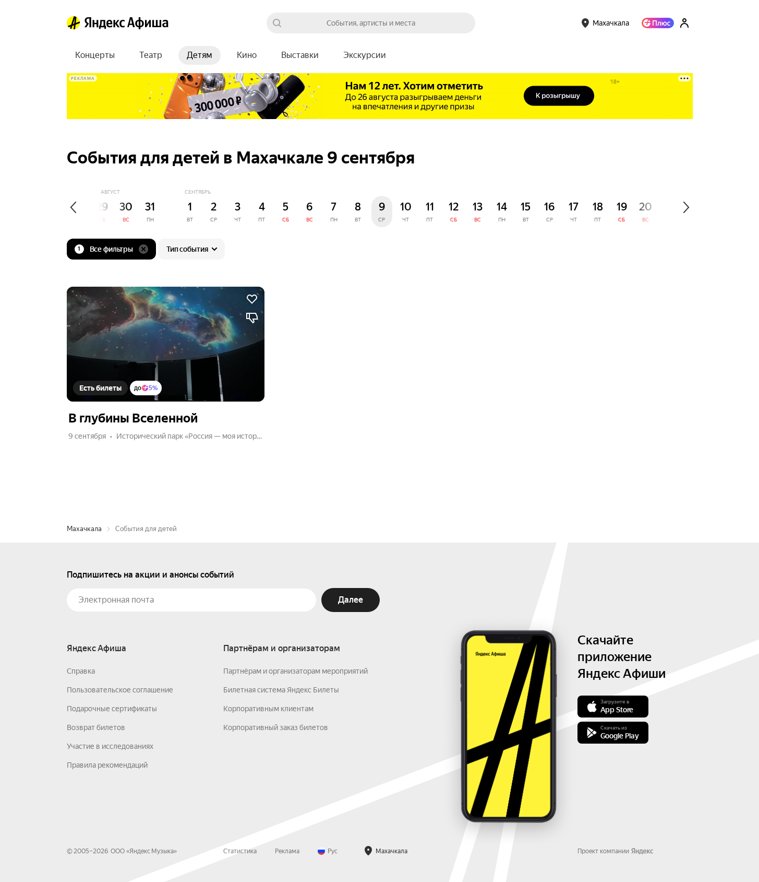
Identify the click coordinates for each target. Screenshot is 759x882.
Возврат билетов (96, 727)
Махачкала (84, 529)
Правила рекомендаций (107, 765)
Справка (81, 671)
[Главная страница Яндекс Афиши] (73, 23)
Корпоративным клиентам (268, 708)
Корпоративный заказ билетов (275, 727)
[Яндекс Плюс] (658, 23)
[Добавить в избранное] (252, 299)
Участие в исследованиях (110, 746)
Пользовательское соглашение (120, 690)
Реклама (287, 851)
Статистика (240, 851)
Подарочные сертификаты (112, 708)
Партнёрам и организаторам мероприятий (295, 671)
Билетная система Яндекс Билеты (281, 690)
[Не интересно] (252, 318)
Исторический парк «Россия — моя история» (192, 436)
